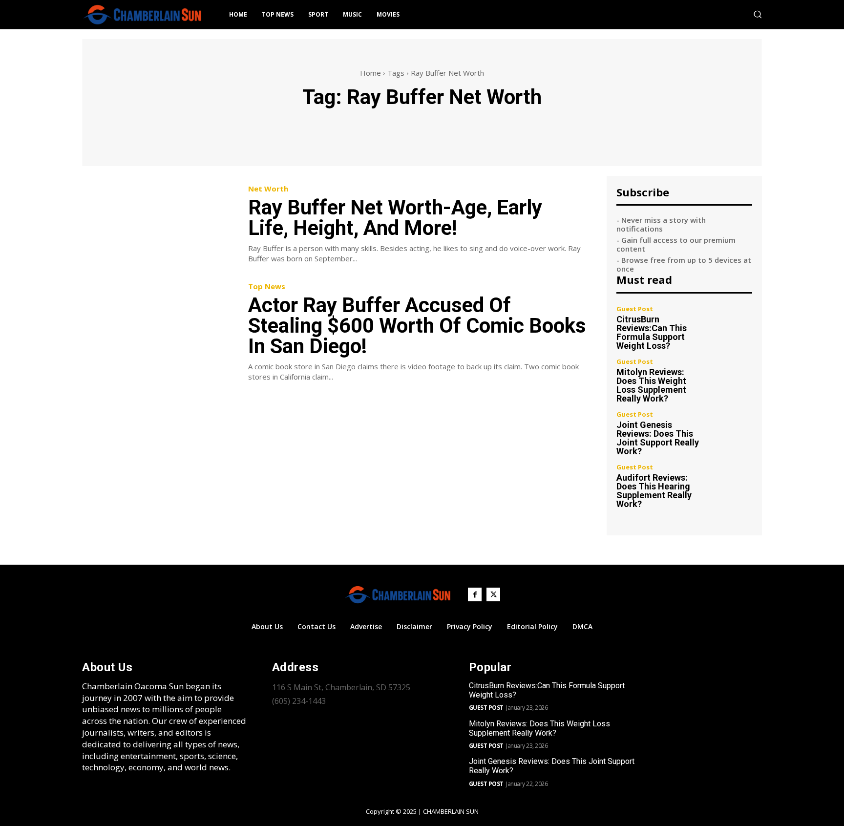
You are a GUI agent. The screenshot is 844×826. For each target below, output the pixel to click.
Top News (266, 286)
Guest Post (634, 309)
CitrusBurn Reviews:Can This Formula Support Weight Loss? (651, 332)
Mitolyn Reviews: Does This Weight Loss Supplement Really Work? (651, 385)
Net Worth (268, 188)
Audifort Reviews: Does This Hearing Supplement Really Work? (654, 490)
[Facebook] (475, 594)
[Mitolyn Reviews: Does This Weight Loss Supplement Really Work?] (732, 379)
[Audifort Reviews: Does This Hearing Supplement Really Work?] (732, 484)
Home (370, 73)
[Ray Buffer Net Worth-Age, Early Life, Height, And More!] (157, 224)
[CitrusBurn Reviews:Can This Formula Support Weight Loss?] (732, 326)
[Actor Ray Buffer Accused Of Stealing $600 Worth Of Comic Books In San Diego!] (157, 331)
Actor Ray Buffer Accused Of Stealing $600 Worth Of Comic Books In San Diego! (417, 325)
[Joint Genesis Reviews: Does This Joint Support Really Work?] (732, 431)
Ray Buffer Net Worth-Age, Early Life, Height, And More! (395, 217)
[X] (493, 594)
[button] (757, 14)
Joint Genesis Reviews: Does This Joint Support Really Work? (657, 438)
